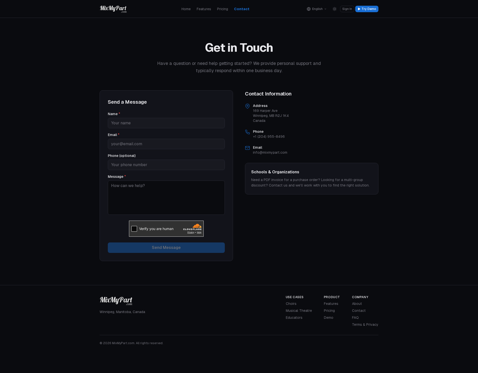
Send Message (166, 247)
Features (204, 9)
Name (114, 114)
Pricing (222, 9)
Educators (294, 318)
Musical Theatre (299, 311)
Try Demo (368, 9)
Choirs (291, 304)
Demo (328, 318)
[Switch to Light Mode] (334, 8)
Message (117, 177)
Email (114, 135)
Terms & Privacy (365, 324)
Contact (241, 9)
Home (186, 9)
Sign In (347, 9)
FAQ (355, 318)
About (357, 304)
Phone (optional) (121, 156)
